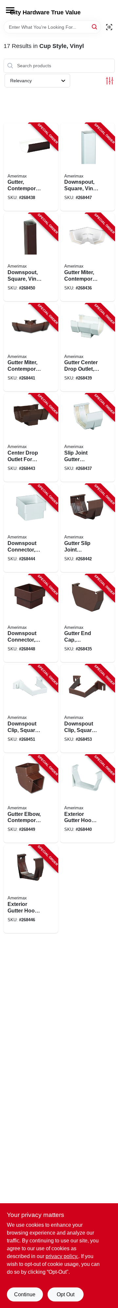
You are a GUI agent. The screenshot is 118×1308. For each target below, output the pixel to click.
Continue (24, 1294)
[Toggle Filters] (109, 81)
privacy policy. (62, 1256)
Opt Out (65, 1294)
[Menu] (10, 10)
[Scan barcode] (109, 27)
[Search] (95, 26)
